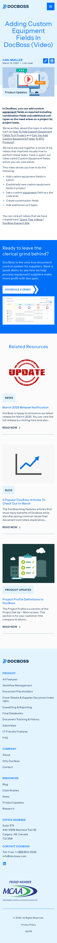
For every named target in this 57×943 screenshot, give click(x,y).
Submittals (9, 725)
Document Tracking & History (21, 719)
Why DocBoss (11, 761)
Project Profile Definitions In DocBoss (23, 601)
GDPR (28, 931)
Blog (5, 784)
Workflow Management (17, 685)
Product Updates (13, 802)
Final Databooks (13, 713)
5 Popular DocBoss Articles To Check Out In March (24, 501)
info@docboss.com (14, 856)
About (6, 754)
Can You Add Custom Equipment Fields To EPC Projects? (25, 139)
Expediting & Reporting (17, 707)
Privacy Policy (28, 924)
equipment (10, 112)
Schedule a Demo (18, 289)
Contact (8, 767)
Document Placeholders (18, 691)
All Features (10, 679)
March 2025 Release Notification (26, 407)
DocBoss (16, 6)
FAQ (5, 737)
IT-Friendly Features (15, 731)
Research (8, 808)
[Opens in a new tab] (51, 61)
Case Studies (11, 790)
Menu (50, 6)
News (6, 796)
